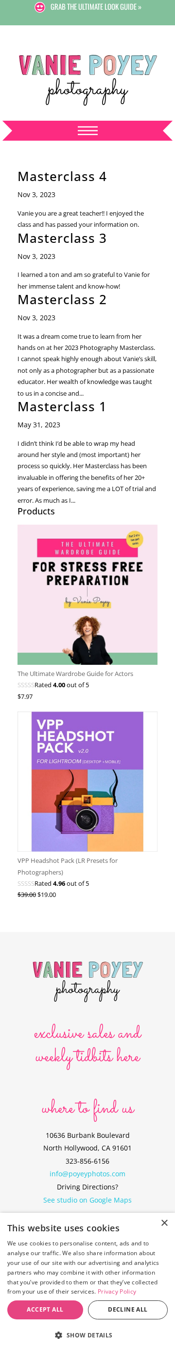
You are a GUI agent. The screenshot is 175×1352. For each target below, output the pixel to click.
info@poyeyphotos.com (87, 1173)
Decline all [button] (127, 1309)
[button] (87, 1335)
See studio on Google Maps (87, 1200)
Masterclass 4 (62, 176)
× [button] (164, 1223)
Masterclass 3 (62, 238)
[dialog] (87, 1282)
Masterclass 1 (62, 406)
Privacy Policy (117, 1291)
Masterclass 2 (62, 299)
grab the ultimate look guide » (96, 6)
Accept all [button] (45, 1309)
